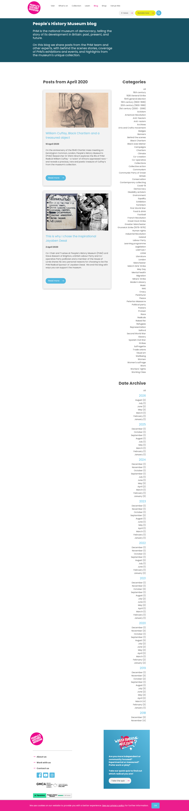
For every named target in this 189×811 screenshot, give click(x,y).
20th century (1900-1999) (133, 105)
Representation (138, 327)
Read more (53, 177)
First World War (138, 208)
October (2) (139, 678)
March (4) (140, 701)
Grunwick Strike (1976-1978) (132, 227)
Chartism (141, 150)
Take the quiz (118, 780)
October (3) (139, 589)
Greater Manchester (135, 224)
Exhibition (141, 201)
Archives (141, 124)
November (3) (138, 630)
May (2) (142, 605)
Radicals (141, 317)
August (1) (141, 438)
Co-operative (139, 159)
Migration (141, 275)
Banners (141, 134)
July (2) (142, 598)
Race (143, 314)
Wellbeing (141, 356)
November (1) (139, 467)
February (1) (139, 416)
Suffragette (140, 346)
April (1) (142, 528)
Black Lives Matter (136, 143)
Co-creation (139, 156)
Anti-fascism (139, 118)
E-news (124, 13)
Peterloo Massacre (136, 301)
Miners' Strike (139, 278)
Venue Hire (115, 6)
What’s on (63, 6)
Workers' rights (138, 368)
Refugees (141, 323)
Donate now (143, 13)
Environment (139, 195)
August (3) (140, 640)
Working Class (139, 372)
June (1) (142, 480)
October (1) (140, 432)
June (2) (141, 406)
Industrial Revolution (135, 233)
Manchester (139, 262)
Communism (139, 169)
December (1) (139, 428)
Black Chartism (138, 140)
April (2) (142, 486)
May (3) (142, 409)
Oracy (143, 291)
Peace (142, 298)
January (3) (140, 496)
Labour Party (139, 240)
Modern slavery (138, 282)
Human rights (139, 230)
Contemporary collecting (133, 182)
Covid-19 (141, 185)
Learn (87, 6)
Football (141, 214)
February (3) (139, 704)
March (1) (141, 412)
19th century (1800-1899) (133, 102)
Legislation (140, 246)
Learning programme (135, 243)
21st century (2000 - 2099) (132, 108)
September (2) (138, 515)
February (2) (139, 659)
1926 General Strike (136, 95)
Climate (142, 153)
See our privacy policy (113, 805)
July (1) (142, 403)
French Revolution (137, 217)
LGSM (143, 253)
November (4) (138, 720)
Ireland (142, 237)
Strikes (142, 343)
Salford (142, 330)
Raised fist (141, 320)
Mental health (139, 272)
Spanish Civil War (137, 339)
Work (143, 365)
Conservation (139, 179)
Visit (53, 6)
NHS (144, 288)
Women (142, 359)
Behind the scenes (136, 137)
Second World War (136, 333)
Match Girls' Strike (137, 266)
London (142, 259)
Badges (142, 131)
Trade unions (139, 349)
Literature (141, 256)
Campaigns (140, 147)
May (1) (142, 444)
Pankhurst (141, 294)
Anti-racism (140, 121)
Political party (139, 304)
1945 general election (135, 98)
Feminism (141, 204)
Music (143, 285)
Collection (76, 6)
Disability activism (137, 192)
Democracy (140, 188)
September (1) (138, 435)
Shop (104, 6)
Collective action (137, 166)
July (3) (142, 688)
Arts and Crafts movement (132, 127)
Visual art (141, 352)
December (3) (138, 717)
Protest (142, 311)
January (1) (140, 419)
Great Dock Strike (137, 221)
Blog (96, 6)
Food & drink (139, 211)
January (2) (140, 573)
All (144, 89)
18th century (139, 92)
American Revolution (135, 114)
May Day (141, 269)
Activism (141, 111)
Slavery (142, 336)
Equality (142, 198)
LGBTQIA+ (141, 249)
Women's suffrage (136, 362)
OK (155, 805)
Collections (140, 163)
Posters (142, 307)
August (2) (140, 400)
